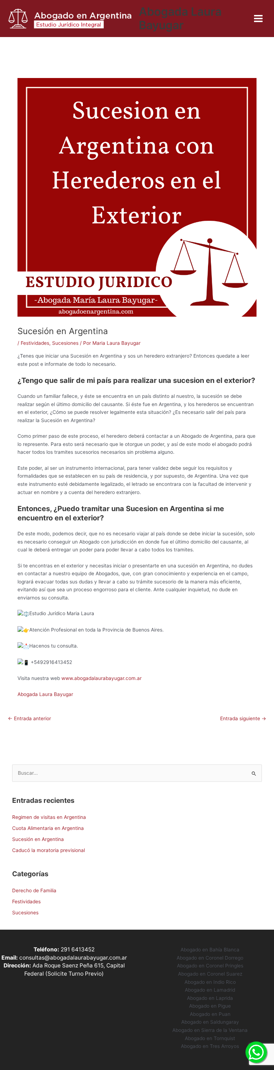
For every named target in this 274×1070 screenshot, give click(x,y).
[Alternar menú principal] (258, 18)
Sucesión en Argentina (38, 839)
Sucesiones (65, 343)
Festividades (35, 343)
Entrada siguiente (243, 718)
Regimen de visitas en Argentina (49, 817)
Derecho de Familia (34, 890)
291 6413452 (78, 949)
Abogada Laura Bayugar (180, 18)
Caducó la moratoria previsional (48, 850)
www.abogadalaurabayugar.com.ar (101, 678)
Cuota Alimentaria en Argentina (48, 828)
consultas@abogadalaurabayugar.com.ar (73, 957)
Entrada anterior (29, 718)
